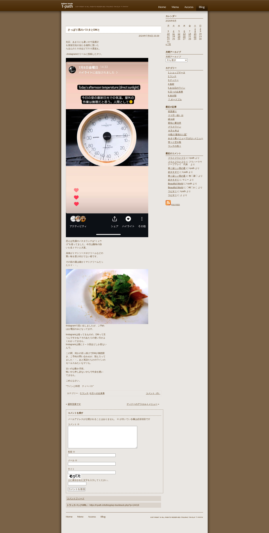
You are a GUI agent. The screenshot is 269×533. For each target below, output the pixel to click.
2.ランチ (84, 393)
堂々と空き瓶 (174, 142)
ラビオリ (172, 191)
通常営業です (74, 404)
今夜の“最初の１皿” (177, 134)
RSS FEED (175, 205)
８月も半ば (173, 130)
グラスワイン (174, 127)
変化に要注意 (174, 123)
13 (184, 34)
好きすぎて (173, 172)
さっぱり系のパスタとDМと (84, 29)
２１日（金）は (175, 115)
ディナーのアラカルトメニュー (142, 404)
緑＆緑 (171, 119)
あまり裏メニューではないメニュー (185, 138)
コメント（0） (153, 393)
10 (168, 34)
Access (189, 7)
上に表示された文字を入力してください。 (89, 480)
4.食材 (171, 84)
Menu (175, 7)
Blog (202, 7)
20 (184, 36)
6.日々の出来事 (97, 393)
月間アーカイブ (173, 57)
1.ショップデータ (176, 72)
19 (179, 36)
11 (173, 34)
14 (189, 34)
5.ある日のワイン (176, 88)
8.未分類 (172, 95)
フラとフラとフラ (177, 158)
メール (72, 460)
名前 (71, 452)
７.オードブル (175, 99)
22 (195, 36)
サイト (71, 469)
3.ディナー (173, 80)
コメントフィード (75, 498)
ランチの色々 (174, 146)
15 (195, 34)
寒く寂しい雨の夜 (177, 168)
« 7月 (168, 44)
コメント (73, 424)
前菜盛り (172, 111)
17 (168, 36)
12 (179, 34)
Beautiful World (175, 183)
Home (162, 7)
